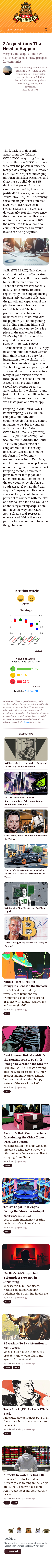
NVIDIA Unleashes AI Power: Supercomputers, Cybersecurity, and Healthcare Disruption (23, 801)
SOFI (15, 1502)
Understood (13, 1551)
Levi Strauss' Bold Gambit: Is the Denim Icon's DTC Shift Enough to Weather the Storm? (25, 1059)
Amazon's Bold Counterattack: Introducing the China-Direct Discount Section (25, 1137)
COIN (16, 1367)
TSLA (7, 1231)
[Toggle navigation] (5, 4)
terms (26, 722)
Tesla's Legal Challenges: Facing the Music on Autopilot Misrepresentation (25, 1211)
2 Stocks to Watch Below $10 (23, 1475)
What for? (38, 1545)
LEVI (7, 1091)
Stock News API (31, 691)
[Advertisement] (26, 121)
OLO (7, 1502)
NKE (7, 1013)
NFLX (7, 1301)
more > (38, 650)
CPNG (26, 604)
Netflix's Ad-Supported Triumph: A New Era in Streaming (20, 1277)
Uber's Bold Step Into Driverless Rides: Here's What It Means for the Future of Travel (24, 873)
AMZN (8, 1165)
